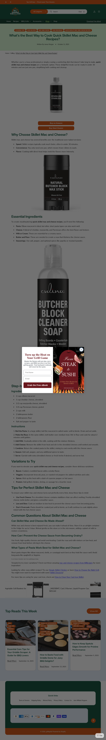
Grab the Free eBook (37, 385)
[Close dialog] (81, 349)
